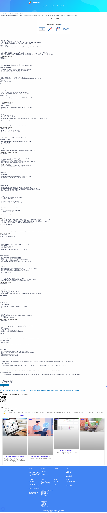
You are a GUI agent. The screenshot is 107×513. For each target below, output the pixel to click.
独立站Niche (61, 390)
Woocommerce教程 (44, 390)
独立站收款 (65, 390)
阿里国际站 (43, 507)
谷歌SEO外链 (77, 390)
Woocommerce (36, 390)
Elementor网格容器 (23, 390)
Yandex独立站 (43, 495)
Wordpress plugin (44, 491)
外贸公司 (42, 496)
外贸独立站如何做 (44, 501)
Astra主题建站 (2, 390)
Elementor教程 (17, 390)
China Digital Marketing (45, 482)
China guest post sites (44, 483)
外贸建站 (42, 500)
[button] (51, 1)
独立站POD (43, 504)
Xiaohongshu (43, 494)
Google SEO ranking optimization (46, 490)
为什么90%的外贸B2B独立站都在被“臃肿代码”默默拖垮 (15, 456)
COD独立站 (11, 390)
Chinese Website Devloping (45, 484)
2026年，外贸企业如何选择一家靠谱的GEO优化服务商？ (40, 456)
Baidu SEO (43, 481)
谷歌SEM (42, 505)
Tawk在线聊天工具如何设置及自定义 (66, 450)
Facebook (43, 485)
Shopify (31, 390)
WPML (52, 390)
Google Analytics (44, 489)
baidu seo (7, 390)
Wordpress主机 (43, 492)
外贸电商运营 (43, 502)
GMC (27, 390)
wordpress (49, 390)
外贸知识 (42, 503)
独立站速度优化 (71, 390)
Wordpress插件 (43, 493)
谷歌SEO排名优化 (44, 506)
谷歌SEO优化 (7, 103)
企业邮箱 (56, 390)
